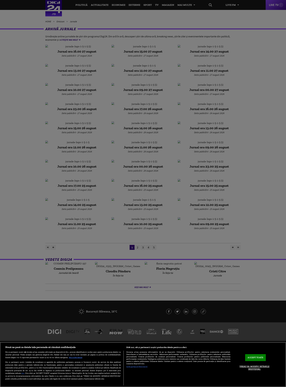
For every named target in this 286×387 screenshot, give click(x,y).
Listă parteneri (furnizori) (136, 367)
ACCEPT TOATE (255, 357)
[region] (143, 364)
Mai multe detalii (75, 357)
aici (23, 373)
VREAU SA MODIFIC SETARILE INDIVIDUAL (254, 367)
